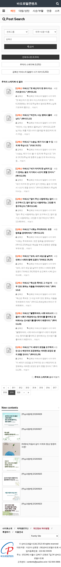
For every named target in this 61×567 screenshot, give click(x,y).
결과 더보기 (46, 377)
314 (34, 388)
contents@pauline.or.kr (37, 562)
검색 (31, 46)
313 (27, 388)
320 (18, 392)
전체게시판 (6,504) (30, 57)
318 (5, 392)
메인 (13, 10)
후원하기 (6, 532)
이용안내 (19, 532)
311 (13, 388)
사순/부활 (38, 10)
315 (41, 388)
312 (20, 388)
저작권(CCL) (22, 528)
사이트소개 (7, 528)
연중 (49, 10)
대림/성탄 (24, 10)
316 (48, 388)
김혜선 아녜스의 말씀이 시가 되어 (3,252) (31, 72)
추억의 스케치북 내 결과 (12, 82)
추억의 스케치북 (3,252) (30, 64)
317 (54, 388)
